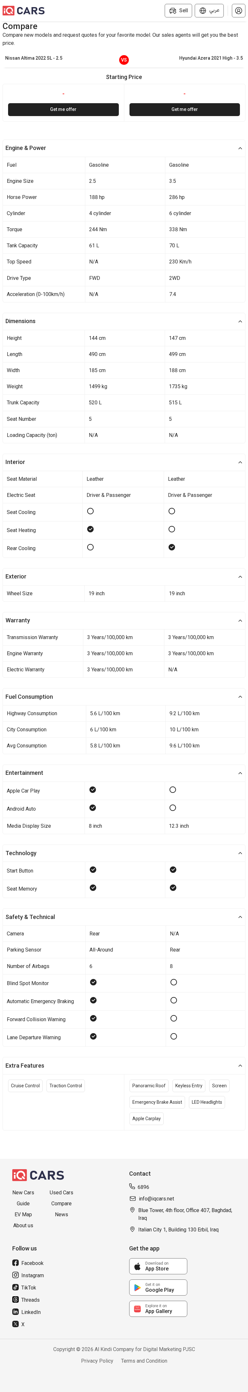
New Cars (23, 1193)
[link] (158, 1266)
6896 (143, 1187)
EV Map (23, 1214)
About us (23, 1225)
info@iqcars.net (156, 1199)
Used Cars (61, 1193)
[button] (238, 10)
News (61, 1214)
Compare (61, 1203)
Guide (23, 1203)
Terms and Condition (144, 1361)
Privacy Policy (97, 1361)
